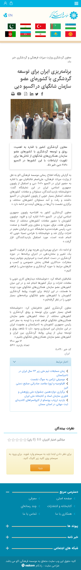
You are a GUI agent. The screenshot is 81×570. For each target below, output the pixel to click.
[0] (9, 440)
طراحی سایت (52, 565)
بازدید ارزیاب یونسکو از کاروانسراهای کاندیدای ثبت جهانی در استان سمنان (41, 402)
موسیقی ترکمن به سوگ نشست (47, 379)
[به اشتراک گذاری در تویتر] (37, 94)
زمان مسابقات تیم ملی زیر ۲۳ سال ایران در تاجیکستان (43, 373)
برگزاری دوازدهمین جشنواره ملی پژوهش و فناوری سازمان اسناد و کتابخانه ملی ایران (43, 394)
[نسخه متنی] (13, 94)
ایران (67, 353)
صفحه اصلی (64, 498)
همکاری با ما (63, 513)
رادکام (39, 565)
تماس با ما (30, 513)
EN (10, 15)
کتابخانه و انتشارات (59, 506)
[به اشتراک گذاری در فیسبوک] (42, 94)
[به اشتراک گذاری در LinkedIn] (31, 94)
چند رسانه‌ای (29, 506)
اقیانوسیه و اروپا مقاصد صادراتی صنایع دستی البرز (42, 385)
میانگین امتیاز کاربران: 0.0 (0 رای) (46, 440)
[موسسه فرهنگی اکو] (60, 15)
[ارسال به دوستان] (19, 94)
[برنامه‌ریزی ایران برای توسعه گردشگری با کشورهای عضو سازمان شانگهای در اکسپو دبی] (40, 119)
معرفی (33, 498)
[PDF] (25, 94)
